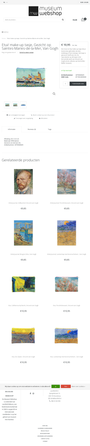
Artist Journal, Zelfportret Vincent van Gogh (23, 203)
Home (4, 38)
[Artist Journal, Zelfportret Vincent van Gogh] (23, 182)
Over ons (45, 425)
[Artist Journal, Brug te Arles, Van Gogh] (23, 233)
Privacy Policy (45, 431)
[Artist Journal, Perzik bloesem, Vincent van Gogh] (66, 182)
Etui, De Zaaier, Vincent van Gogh (23, 357)
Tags (49, 129)
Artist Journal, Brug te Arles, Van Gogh (23, 254)
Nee (65, 386)
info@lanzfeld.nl (56, 398)
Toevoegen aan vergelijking (24, 118)
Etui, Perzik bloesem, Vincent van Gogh (66, 305)
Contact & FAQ (45, 438)
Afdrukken (44, 118)
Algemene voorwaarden (45, 428)
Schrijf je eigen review (26, 52)
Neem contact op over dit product (43, 115)
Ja (55, 386)
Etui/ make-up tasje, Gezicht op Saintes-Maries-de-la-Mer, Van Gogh (28, 38)
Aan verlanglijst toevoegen (16, 115)
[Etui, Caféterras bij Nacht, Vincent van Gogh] (23, 284)
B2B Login (84, 2)
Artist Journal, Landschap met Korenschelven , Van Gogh (66, 254)
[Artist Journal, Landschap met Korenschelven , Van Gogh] (66, 233)
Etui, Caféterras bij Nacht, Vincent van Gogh (23, 305)
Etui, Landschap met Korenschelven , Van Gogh (66, 357)
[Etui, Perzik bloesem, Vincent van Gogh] (66, 284)
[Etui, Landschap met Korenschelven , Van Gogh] (66, 335)
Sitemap (45, 441)
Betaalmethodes (45, 433)
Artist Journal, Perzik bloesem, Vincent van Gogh (66, 203)
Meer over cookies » (78, 386)
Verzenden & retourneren (45, 436)
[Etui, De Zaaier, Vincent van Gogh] (23, 335)
